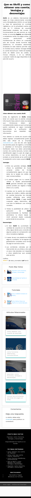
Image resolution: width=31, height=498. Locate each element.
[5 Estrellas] (7, 260)
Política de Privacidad (19, 484)
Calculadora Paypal (15, 475)
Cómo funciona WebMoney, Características (16, 459)
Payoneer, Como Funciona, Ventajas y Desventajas (16, 466)
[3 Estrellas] (5, 260)
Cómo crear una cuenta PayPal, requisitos (15, 455)
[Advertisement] (15, 76)
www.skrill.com (8, 143)
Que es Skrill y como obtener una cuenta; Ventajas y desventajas (15, 463)
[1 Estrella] (3, 260)
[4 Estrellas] (6, 260)
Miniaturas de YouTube (15, 476)
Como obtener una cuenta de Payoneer (16, 452)
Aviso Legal (6, 484)
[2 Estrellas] (4, 260)
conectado (9, 419)
